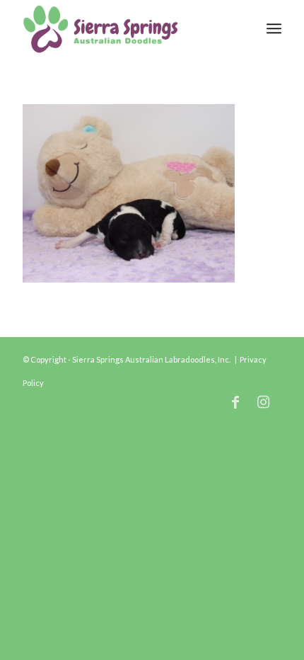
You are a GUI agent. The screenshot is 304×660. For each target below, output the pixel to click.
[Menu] (274, 28)
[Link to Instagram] (263, 401)
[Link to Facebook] (235, 401)
